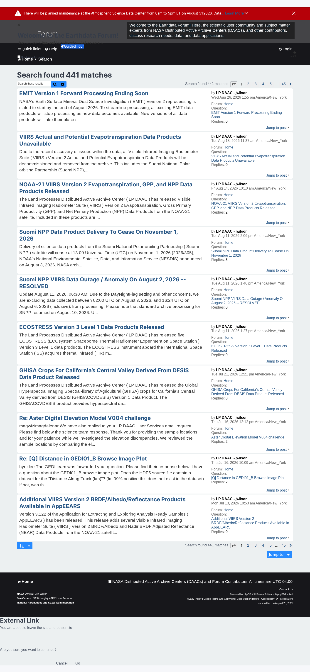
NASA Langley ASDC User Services (52, 598)
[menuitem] (177, 581)
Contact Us (286, 589)
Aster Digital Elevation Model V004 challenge (247, 437)
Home (228, 104)
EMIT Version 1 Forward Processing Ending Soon (246, 115)
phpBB (247, 594)
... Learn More (233, 13)
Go (77, 663)
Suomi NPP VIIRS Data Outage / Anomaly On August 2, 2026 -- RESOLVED (248, 301)
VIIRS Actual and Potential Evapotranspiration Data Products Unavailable (248, 158)
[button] (233, 84)
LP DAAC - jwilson (232, 93)
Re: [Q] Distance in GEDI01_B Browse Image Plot (83, 458)
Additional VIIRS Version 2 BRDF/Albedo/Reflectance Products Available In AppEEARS (250, 523)
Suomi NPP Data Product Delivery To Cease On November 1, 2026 (250, 253)
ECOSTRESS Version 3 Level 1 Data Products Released (249, 348)
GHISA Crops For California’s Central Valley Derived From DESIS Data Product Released (247, 392)
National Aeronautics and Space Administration (45, 602)
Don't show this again (32, 57)
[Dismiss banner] (293, 13)
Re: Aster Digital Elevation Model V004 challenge (85, 418)
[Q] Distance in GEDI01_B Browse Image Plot (248, 478)
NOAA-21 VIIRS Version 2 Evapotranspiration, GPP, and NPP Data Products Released (248, 206)
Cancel (62, 663)
